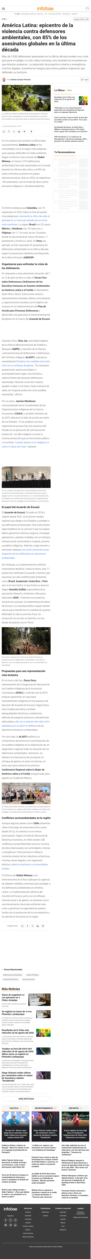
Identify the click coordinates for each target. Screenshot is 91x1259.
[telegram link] (10, 1225)
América (28, 1212)
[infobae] (45, 8)
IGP (46, 14)
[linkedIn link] (15, 1225)
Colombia (28, 1219)
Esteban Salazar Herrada (21, 80)
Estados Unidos (28, 1226)
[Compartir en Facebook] (9, 131)
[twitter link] (10, 1220)
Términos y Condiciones (80, 1213)
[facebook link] (5, 1220)
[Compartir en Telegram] (24, 131)
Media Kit (63, 1230)
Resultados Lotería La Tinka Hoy (32, 14)
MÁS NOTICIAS (26, 1098)
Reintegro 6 (66, 14)
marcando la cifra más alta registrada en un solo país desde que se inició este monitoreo (26, 220)
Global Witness (32, 975)
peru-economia (29, 979)
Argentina (28, 1216)
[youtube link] (5, 1225)
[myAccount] (87, 8)
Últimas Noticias (28, 1237)
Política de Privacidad (80, 1217)
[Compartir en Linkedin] (19, 131)
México (28, 1230)
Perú (4, 19)
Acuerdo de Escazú (10, 979)
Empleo (45, 1216)
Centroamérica (28, 1233)
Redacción (45, 1212)
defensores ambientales (12, 975)
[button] (3, 9)
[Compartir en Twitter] (14, 131)
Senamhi (75, 14)
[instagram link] (15, 1220)
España (28, 1223)
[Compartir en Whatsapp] (4, 131)
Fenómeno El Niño (55, 14)
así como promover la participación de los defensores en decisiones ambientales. (26, 553)
